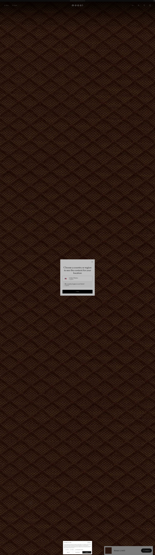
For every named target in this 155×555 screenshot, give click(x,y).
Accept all (86, 552)
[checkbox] (66, 549)
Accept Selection (77, 552)
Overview (89, 542)
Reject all (68, 552)
